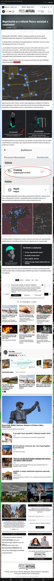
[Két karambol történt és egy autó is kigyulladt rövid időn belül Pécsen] (9, 329)
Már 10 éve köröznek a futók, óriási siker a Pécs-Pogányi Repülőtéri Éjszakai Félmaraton (31, 447)
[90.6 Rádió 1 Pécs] (40, 545)
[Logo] (27, 567)
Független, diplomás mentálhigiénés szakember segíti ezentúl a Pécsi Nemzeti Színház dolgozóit (32, 460)
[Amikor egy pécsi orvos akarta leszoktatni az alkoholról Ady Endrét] (44, 329)
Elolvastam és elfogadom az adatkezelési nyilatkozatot (40, 523)
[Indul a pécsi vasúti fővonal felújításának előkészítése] (44, 379)
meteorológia (7, 540)
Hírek (38, 312)
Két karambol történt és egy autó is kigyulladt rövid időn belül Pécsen (9, 336)
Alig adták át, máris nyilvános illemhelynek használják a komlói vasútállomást (8, 387)
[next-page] (5, 391)
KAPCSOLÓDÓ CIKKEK (7, 372)
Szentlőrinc (13, 537)
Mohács (9, 545)
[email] (47, 7)
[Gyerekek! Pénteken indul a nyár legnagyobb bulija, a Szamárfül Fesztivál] (44, 309)
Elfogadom (16, 295)
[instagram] (43, 7)
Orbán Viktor (15, 545)
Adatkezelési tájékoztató (32, 290)
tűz (3, 537)
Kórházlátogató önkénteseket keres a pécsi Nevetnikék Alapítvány (27, 336)
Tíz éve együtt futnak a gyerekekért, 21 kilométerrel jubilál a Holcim (32, 433)
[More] (50, 294)
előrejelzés (16, 540)
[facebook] (41, 7)
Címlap (21, 31)
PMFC (10, 553)
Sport (14, 449)
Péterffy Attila (5, 550)
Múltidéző (39, 332)
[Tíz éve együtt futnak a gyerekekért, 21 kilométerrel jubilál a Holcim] (7, 437)
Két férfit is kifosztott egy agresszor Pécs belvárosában (26, 315)
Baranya (7, 537)
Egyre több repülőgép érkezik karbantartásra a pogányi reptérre (9, 316)
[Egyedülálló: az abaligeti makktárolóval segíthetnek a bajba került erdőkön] (7, 475)
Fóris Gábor (12, 351)
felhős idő (21, 542)
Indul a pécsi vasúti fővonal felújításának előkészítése (43, 385)
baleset (22, 280)
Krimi (21, 312)
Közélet (24, 7)
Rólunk (14, 519)
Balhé (28, 7)
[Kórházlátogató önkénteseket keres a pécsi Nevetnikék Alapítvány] (27, 329)
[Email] (16, 355)
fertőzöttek (5, 553)
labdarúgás (13, 550)
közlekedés (27, 280)
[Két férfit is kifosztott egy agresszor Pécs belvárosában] (27, 309)
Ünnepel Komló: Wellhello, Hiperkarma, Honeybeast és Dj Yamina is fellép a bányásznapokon (23, 426)
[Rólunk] (14, 511)
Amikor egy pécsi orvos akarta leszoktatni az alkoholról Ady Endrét (42, 336)
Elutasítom (27, 295)
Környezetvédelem (17, 475)
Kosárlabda (20, 550)
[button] (42, 285)
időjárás (15, 548)
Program (4, 423)
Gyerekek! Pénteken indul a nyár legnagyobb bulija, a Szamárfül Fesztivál (43, 316)
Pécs (4, 27)
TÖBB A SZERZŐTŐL (20, 372)
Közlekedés (19, 27)
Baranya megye (7, 542)
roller (36, 280)
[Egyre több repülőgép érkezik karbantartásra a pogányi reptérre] (9, 309)
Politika (33, 7)
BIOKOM (19, 537)
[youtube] (45, 7)
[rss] (48, 7)
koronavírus (7, 548)
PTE (20, 548)
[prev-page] (3, 391)
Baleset (3, 332)
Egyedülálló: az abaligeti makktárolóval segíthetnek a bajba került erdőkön (31, 472)
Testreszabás (38, 295)
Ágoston (42, 11)
